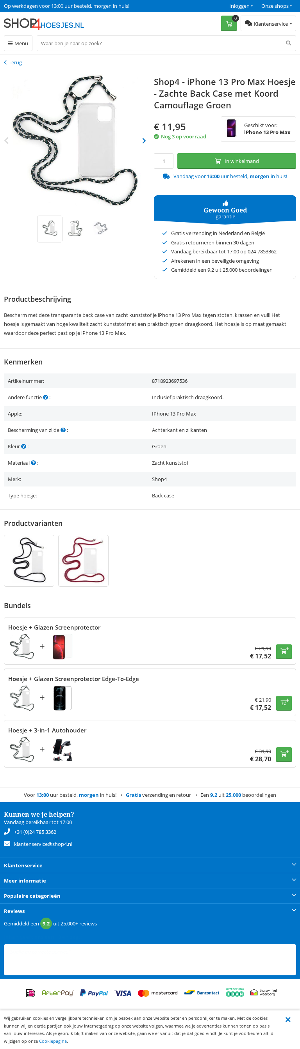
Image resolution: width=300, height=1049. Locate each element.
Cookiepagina (53, 1041)
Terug (15, 62)
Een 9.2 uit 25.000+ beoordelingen (43, 5)
